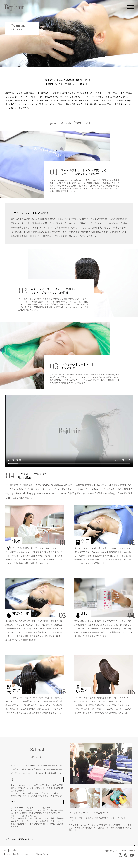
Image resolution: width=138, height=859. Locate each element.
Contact (27, 854)
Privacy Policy (42, 854)
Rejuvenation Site (12, 854)
